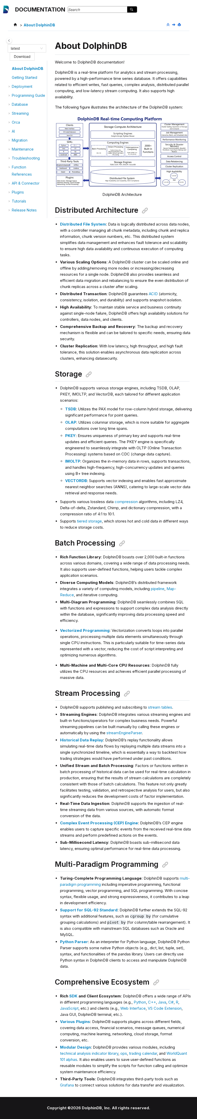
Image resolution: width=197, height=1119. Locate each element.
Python (140, 1002)
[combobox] (24, 48)
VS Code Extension (165, 1008)
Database (20, 104)
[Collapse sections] (168, 25)
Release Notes (24, 210)
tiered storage (89, 521)
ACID (153, 293)
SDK (73, 996)
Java (162, 1002)
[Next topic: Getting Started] (174, 25)
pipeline (157, 588)
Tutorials (19, 201)
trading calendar (143, 1053)
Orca (16, 122)
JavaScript (69, 1008)
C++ (152, 1002)
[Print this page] (180, 25)
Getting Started (24, 77)
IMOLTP (72, 461)
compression (126, 501)
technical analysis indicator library (89, 1053)
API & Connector (26, 183)
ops (123, 1053)
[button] (10, 68)
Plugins (18, 192)
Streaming (20, 113)
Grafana (67, 1085)
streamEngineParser (124, 732)
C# (171, 1002)
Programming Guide (28, 95)
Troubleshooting (26, 158)
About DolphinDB (39, 25)
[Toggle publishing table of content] (9, 40)
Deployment (22, 86)
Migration (19, 140)
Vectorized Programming (85, 630)
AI (13, 131)
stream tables (160, 707)
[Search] (132, 9)
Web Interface (133, 1008)
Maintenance (23, 149)
